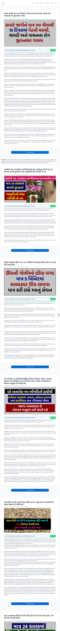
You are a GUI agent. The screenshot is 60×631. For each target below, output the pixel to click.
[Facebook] (58, 314)
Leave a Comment (8, 18)
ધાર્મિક (37, 2)
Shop (52, 2)
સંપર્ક (56, 2)
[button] (57, 3)
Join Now (53, 50)
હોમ (33, 2)
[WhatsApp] (58, 316)
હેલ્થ (41, 2)
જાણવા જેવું (46, 2)
